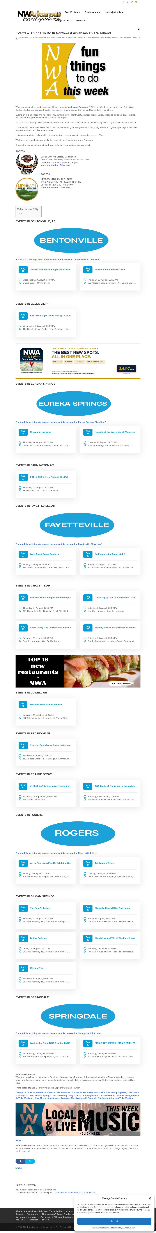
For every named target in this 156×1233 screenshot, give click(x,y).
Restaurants (91, 12)
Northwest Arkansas (78, 107)
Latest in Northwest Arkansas (88, 37)
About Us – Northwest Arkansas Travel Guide (39, 1211)
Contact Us (72, 1211)
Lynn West (22, 37)
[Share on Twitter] (30, 1161)
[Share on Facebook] (20, 1161)
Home (58, 12)
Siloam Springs (117, 37)
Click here (65, 165)
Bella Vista (42, 37)
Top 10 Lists (71, 12)
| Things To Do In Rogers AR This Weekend (93, 1092)
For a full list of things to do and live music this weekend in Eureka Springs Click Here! (61, 422)
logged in (32, 1189)
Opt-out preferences (100, 1228)
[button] (149, 1198)
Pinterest (33, 1219)
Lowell (102, 37)
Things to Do (62, 20)
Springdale (127, 37)
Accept (114, 1221)
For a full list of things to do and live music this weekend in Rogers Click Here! (57, 853)
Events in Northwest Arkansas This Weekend (111, 1098)
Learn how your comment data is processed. (75, 1192)
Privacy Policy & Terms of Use (122, 1228)
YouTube (20, 1219)
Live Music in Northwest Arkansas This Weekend (60, 1098)
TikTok (45, 1219)
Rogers (108, 37)
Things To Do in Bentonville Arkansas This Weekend (43, 1092)
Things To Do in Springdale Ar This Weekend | (91, 1095)
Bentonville (51, 37)
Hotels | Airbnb (113, 12)
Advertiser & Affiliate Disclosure (57, 1217)
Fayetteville (72, 37)
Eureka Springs (61, 37)
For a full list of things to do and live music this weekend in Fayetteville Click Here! (59, 544)
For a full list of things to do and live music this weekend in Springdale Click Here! (58, 1033)
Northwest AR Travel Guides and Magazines (65, 1214)
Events (79, 20)
